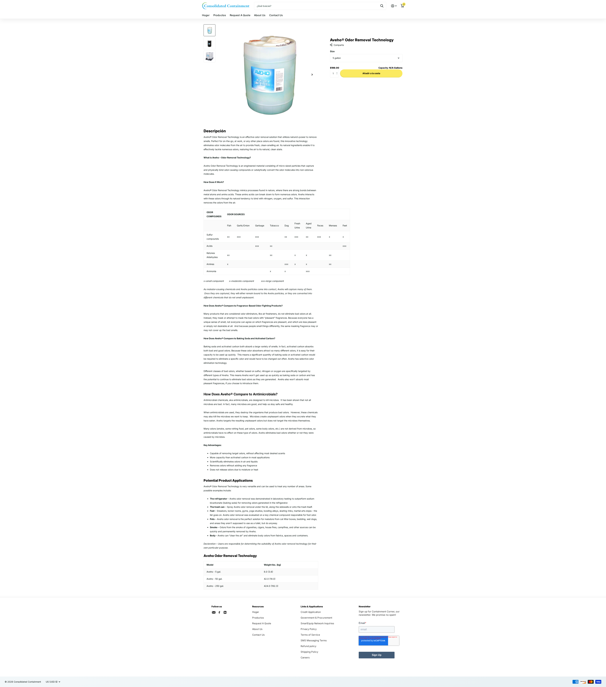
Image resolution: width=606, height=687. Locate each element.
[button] (337, 70)
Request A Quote (240, 15)
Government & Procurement (316, 617)
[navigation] (209, 30)
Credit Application (311, 611)
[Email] (213, 612)
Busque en (381, 6)
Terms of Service (310, 634)
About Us (259, 15)
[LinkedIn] (225, 612)
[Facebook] (219, 612)
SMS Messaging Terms (314, 640)
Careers (305, 657)
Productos (219, 15)
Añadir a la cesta (371, 73)
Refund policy (308, 646)
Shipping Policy (309, 651)
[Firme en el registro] (394, 5)
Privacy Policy (309, 629)
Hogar (206, 15)
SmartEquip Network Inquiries (317, 623)
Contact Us (276, 15)
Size (332, 51)
